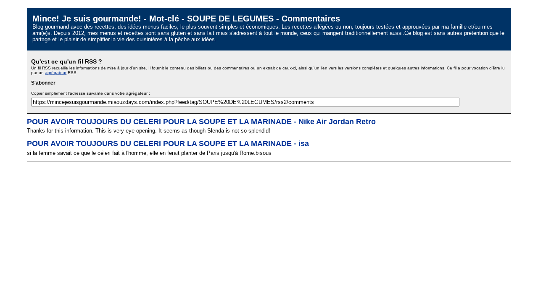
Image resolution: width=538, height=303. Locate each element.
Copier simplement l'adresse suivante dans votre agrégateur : (90, 93)
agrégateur (55, 72)
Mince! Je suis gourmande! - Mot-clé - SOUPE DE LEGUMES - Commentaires (186, 18)
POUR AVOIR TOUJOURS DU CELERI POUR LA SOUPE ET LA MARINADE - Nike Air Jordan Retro (201, 121)
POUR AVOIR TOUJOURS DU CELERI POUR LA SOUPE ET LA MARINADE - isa (168, 143)
